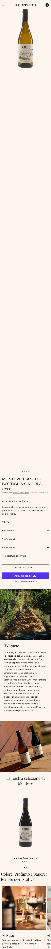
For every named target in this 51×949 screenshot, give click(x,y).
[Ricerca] (42, 5)
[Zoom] (25, 38)
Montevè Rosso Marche (25, 858)
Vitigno (5, 522)
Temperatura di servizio (14, 555)
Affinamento (8, 547)
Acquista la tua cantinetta (15, 501)
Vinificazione (8, 538)
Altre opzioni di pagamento (26, 581)
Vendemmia (8, 530)
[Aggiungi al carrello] (25, 568)
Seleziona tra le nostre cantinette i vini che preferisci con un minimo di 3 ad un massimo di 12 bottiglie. (24, 510)
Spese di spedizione (21, 493)
